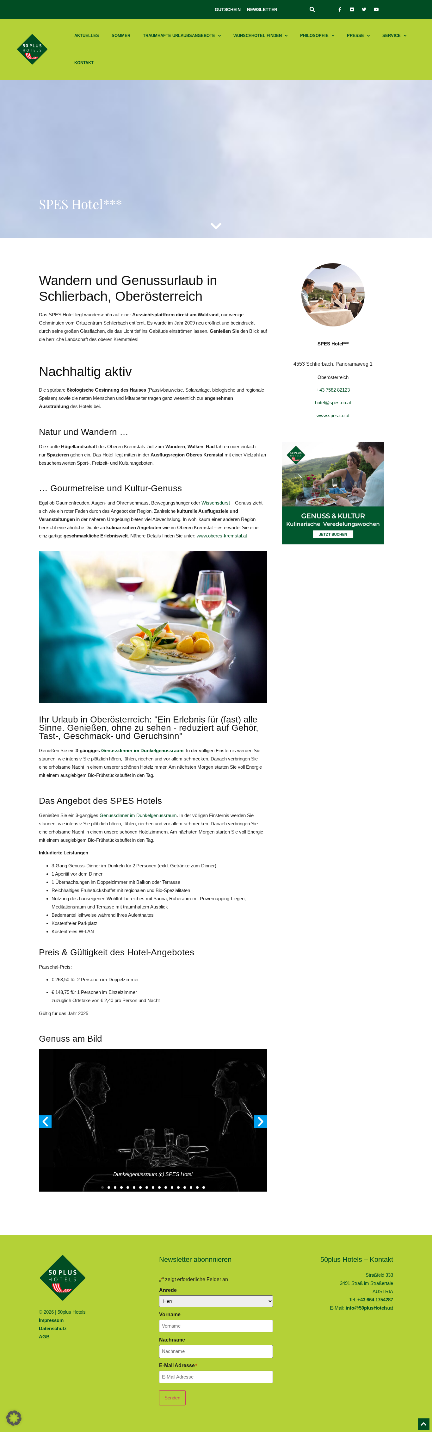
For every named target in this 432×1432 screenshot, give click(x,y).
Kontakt (84, 62)
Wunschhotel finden (257, 35)
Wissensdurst (215, 502)
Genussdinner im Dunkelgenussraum (141, 750)
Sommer (121, 35)
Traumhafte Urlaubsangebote (179, 35)
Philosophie (314, 35)
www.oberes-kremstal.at (222, 535)
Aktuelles (86, 35)
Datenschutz (53, 1328)
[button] (312, 9)
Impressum (51, 1320)
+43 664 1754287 (375, 1299)
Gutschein (228, 9)
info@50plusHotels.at (369, 1308)
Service (391, 35)
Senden (172, 1397)
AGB (44, 1336)
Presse (355, 35)
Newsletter (262, 9)
